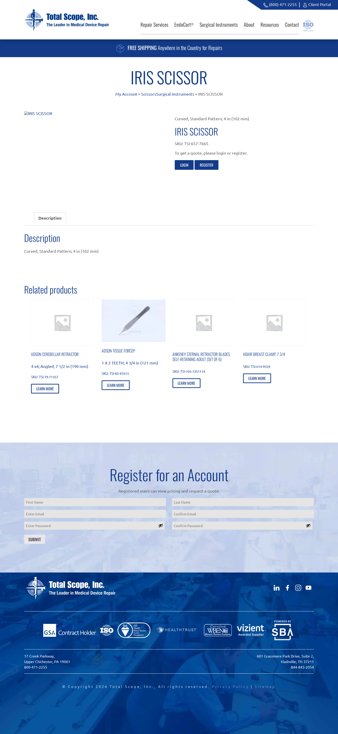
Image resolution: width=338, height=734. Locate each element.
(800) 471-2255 (282, 4)
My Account (126, 93)
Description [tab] (50, 217)
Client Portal (319, 4)
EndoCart (184, 24)
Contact (292, 24)
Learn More (45, 388)
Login (184, 165)
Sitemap (265, 686)
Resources (270, 24)
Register (206, 165)
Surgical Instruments (219, 24)
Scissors (148, 93)
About (249, 24)
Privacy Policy (230, 686)
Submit (34, 539)
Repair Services (154, 24)
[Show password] (160, 525)
